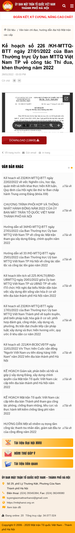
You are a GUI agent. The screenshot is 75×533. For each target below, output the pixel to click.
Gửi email (31, 152)
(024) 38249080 (55, 493)
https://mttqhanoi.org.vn (20, 502)
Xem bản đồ (14, 507)
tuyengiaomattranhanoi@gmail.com (27, 497)
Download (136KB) (22, 140)
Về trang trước (12, 152)
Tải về (68, 186)
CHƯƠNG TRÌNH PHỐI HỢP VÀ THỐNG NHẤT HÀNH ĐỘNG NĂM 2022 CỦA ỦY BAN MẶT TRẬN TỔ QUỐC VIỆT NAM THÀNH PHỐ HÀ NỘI (31, 210)
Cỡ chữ (6, 80)
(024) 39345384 (29, 493)
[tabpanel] (37, 305)
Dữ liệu (11, 29)
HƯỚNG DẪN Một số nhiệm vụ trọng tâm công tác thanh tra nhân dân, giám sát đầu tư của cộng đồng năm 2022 (32, 427)
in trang (46, 152)
